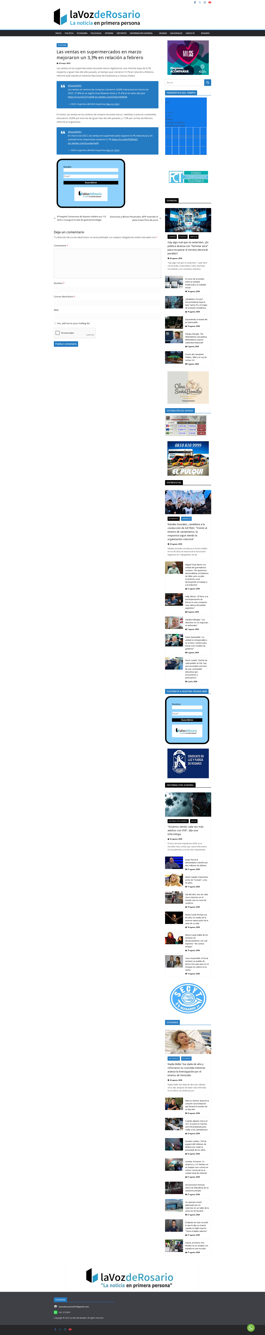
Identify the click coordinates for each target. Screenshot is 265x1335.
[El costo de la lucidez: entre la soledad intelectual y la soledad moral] (174, 285)
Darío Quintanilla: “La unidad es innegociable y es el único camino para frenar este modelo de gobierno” (196, 643)
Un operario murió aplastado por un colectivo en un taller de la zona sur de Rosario (197, 1206)
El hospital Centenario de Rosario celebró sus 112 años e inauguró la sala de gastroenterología (81, 218)
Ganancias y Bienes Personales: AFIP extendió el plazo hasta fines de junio (134, 218)
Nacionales (176, 33)
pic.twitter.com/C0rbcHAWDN (111, 96)
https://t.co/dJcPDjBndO (125, 139)
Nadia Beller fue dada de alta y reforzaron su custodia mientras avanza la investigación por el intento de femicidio (186, 1069)
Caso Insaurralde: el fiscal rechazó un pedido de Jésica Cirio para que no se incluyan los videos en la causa (197, 964)
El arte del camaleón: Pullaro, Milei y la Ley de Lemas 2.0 (196, 357)
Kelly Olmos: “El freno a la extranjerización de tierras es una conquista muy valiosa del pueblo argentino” (196, 602)
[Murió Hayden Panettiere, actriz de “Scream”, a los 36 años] (174, 882)
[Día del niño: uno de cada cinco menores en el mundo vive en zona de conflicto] (174, 900)
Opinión (109, 33)
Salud (193, 821)
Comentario (61, 245)
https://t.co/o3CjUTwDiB (81, 96)
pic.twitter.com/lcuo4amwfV (83, 143)
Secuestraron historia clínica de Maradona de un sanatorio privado (197, 1187)
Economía (82, 33)
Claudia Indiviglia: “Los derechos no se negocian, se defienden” (196, 622)
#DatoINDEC (75, 85)
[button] (154, 33)
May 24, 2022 (112, 104)
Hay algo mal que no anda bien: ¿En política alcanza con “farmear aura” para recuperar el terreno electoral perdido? (188, 248)
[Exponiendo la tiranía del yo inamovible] (174, 322)
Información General (141, 33)
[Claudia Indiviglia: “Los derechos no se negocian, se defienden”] (174, 624)
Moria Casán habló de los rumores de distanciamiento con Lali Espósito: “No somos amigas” (196, 941)
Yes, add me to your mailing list (73, 323)
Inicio (58, 33)
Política (69, 33)
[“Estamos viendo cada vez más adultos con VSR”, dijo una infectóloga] (188, 804)
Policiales (96, 33)
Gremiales (186, 518)
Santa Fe (190, 33)
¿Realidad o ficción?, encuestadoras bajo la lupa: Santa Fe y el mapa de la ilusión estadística (196, 303)
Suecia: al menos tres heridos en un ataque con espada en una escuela (196, 1245)
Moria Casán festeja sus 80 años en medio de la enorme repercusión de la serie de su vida (196, 919)
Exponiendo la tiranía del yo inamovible (196, 321)
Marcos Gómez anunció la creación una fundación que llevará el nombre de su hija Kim (197, 1105)
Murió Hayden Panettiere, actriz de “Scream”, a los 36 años (196, 880)
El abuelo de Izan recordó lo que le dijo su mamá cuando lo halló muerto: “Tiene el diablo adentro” (196, 1226)
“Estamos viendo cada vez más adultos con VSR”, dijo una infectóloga (185, 830)
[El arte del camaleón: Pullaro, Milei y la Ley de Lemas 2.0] (174, 359)
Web (56, 309)
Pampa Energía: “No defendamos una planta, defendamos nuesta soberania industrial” (196, 338)
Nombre (67, 167)
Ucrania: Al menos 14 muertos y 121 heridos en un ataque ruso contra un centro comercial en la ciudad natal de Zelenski (196, 1167)
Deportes (122, 33)
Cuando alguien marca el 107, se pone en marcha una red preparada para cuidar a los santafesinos (196, 1125)
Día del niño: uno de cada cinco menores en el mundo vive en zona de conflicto (196, 898)
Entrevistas (174, 518)
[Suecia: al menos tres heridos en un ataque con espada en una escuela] (174, 1247)
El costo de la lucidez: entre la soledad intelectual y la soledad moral (195, 283)
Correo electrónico (64, 296)
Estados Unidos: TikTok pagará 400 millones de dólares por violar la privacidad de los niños (195, 1145)
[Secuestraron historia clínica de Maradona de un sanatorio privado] (174, 1189)
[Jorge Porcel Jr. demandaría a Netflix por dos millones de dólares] (174, 864)
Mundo (163, 33)
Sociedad (186, 1058)
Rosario (205, 33)
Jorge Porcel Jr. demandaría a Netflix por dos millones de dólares (196, 862)
